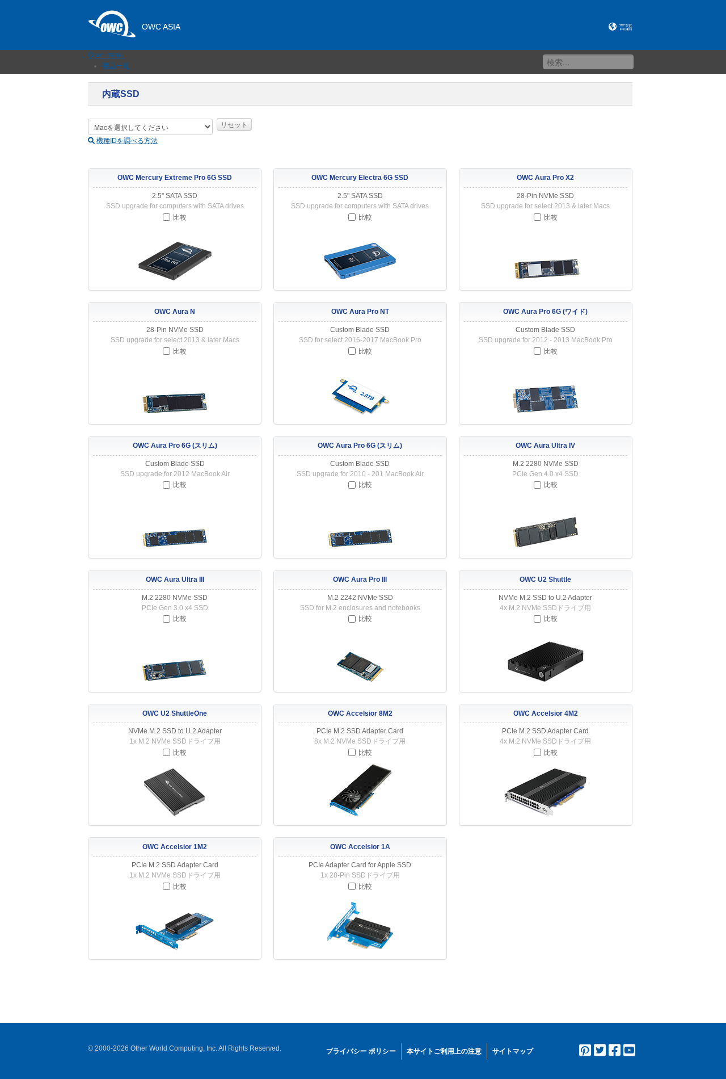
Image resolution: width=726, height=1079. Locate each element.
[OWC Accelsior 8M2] (360, 791)
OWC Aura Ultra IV (545, 446)
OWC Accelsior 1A (360, 847)
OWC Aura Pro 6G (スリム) (175, 446)
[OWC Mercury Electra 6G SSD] (360, 256)
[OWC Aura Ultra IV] (545, 524)
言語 (625, 27)
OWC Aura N (174, 312)
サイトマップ (512, 1051)
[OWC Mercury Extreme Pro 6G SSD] (174, 256)
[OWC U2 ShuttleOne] (174, 791)
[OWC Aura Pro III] (360, 658)
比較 (180, 217)
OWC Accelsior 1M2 (174, 847)
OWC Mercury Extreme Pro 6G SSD (174, 178)
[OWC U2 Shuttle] (545, 658)
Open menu (106, 55)
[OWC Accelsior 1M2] (174, 925)
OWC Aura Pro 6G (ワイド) (545, 312)
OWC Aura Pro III (360, 579)
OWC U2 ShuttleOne (174, 713)
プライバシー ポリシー (361, 1051)
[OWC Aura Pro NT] (360, 390)
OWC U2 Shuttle (545, 579)
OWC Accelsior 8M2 (360, 713)
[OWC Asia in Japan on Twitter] (600, 1053)
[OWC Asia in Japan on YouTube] (629, 1053)
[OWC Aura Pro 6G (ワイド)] (545, 390)
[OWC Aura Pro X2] (545, 256)
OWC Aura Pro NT (360, 312)
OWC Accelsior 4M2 (545, 713)
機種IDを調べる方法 (127, 141)
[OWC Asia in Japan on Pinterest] (585, 1053)
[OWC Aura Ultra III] (174, 658)
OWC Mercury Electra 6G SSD (359, 178)
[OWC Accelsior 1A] (360, 925)
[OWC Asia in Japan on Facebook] (615, 1053)
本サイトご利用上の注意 (444, 1051)
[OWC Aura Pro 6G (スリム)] (174, 524)
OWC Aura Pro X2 (545, 178)
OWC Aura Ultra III (175, 579)
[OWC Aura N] (174, 390)
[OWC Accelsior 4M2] (545, 791)
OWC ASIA (161, 26)
